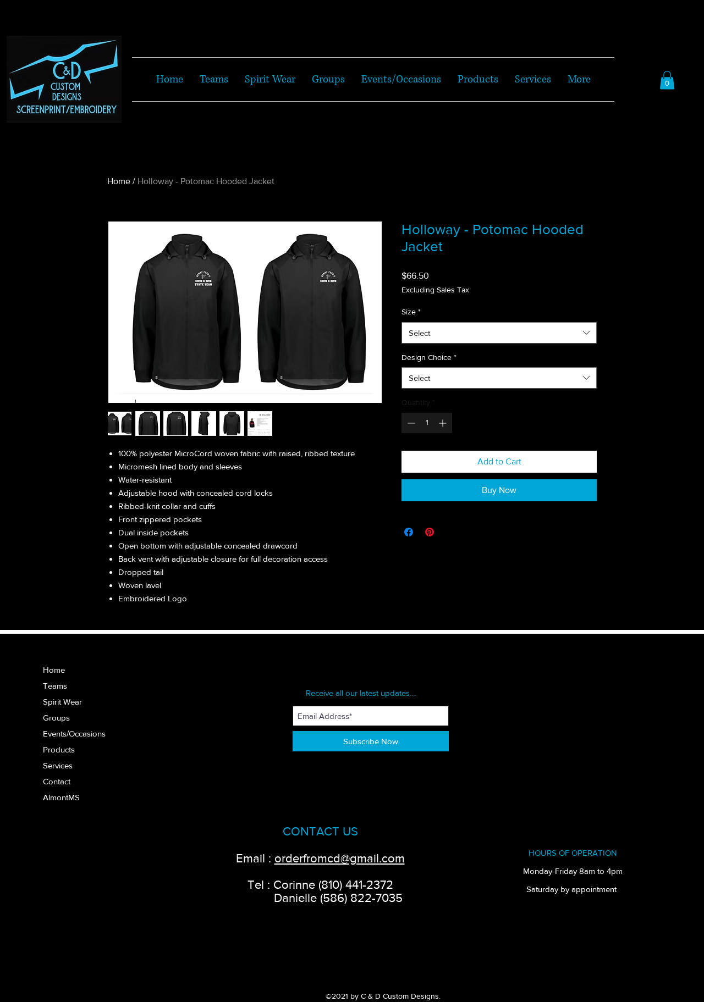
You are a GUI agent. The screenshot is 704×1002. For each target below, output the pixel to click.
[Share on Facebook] (408, 532)
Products (59, 749)
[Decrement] (410, 423)
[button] (667, 80)
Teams (55, 685)
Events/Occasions (74, 733)
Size (411, 311)
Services (58, 765)
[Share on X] (450, 532)
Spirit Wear (62, 701)
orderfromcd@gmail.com (339, 858)
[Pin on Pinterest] (429, 532)
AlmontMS (61, 797)
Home (118, 181)
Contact (56, 781)
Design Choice (429, 357)
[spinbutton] (427, 423)
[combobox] (499, 333)
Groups (56, 717)
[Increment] (443, 423)
